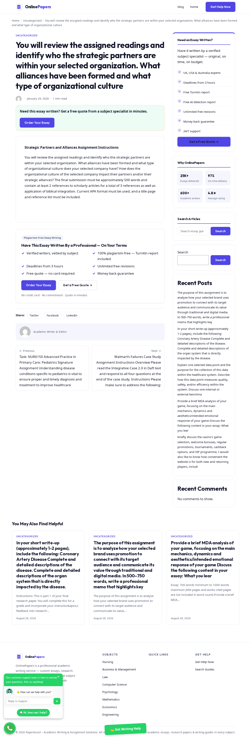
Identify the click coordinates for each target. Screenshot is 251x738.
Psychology (110, 692)
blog (181, 7)
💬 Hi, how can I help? (33, 712)
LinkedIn (71, 315)
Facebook (53, 315)
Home (15, 20)
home (194, 7)
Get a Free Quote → (77, 285)
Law (105, 677)
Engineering (110, 714)
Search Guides (204, 669)
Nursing (107, 662)
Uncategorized (32, 20)
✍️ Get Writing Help (125, 728)
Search (220, 231)
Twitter (34, 315)
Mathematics (111, 699)
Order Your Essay (37, 123)
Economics (109, 707)
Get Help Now (220, 7)
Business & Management (119, 669)
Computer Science (114, 684)
